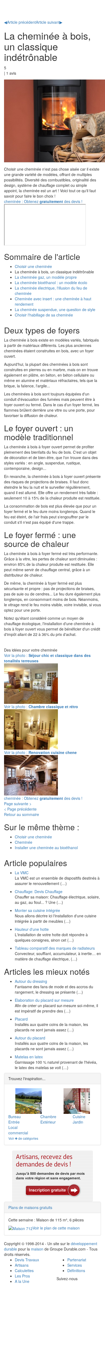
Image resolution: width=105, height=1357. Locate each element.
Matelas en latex (29, 1056)
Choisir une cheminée (33, 266)
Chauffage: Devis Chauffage (38, 891)
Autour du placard (30, 1038)
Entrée (14, 1122)
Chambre (48, 1116)
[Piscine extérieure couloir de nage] (28, 1101)
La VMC (22, 872)
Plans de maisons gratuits (30, 1207)
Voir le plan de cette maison (56, 1228)
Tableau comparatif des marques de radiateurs (55, 948)
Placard (21, 1019)
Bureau (14, 1116)
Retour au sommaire (21, 814)
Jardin (78, 1122)
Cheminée (23, 842)
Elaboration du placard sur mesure (44, 1000)
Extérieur (48, 1122)
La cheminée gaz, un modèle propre (46, 277)
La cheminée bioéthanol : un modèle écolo (51, 282)
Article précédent (20, 22)
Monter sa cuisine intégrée (37, 910)
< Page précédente (20, 809)
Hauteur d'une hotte (32, 929)
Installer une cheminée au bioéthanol (46, 847)
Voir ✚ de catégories (23, 1138)
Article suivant (49, 22)
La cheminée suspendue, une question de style (55, 309)
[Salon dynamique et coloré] (76, 1101)
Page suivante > (18, 803)
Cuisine (79, 1116)
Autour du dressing (31, 981)
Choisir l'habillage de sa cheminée (44, 315)
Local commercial (18, 1130)
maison (37, 1249)
